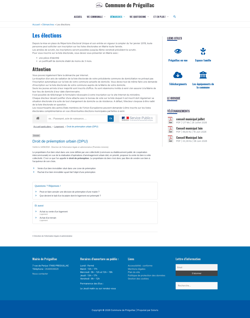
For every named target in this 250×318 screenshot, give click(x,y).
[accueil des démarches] (38, 117)
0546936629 (51, 269)
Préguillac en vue (178, 60)
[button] (174, 16)
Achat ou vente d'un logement (54, 211)
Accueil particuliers (42, 126)
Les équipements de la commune (203, 85)
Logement (59, 126)
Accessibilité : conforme (140, 265)
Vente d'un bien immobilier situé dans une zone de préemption (66, 168)
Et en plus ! (160, 17)
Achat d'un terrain (48, 218)
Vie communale (95, 17)
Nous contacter (40, 273)
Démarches (116, 17)
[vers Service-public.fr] (137, 118)
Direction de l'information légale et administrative (53, 236)
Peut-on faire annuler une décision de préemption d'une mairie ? (69, 192)
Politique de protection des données (146, 275)
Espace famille (203, 60)
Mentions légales (136, 269)
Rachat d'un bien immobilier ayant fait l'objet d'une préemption (66, 172)
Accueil (78, 17)
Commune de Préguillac (129, 5)
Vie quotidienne (138, 17)
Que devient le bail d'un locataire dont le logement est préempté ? (70, 195)
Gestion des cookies (138, 278)
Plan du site (134, 272)
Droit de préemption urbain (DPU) (82, 126)
